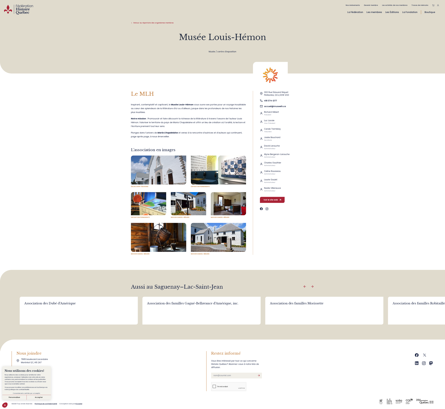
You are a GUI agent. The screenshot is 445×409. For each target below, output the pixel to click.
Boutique (430, 12)
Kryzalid (78, 404)
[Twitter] (424, 355)
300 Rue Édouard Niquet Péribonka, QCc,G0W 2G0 (276, 93)
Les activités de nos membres (394, 5)
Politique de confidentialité (46, 404)
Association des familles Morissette (296, 303)
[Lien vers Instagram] (267, 209)
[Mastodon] (431, 364)
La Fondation (409, 12)
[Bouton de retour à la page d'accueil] (18, 10)
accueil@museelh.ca (275, 106)
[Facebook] (417, 355)
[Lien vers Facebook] (261, 209)
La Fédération (355, 12)
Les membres (374, 12)
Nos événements (353, 5)
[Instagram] (424, 364)
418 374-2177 (270, 100)
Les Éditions (392, 12)
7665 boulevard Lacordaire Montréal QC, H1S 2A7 (35, 361)
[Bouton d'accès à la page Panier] (433, 5)
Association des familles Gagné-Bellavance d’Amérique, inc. (192, 303)
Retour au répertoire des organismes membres (154, 23)
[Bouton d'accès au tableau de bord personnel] (439, 5)
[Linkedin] (417, 364)
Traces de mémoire (420, 5)
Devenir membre (371, 5)
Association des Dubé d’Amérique (50, 303)
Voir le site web (271, 199)
